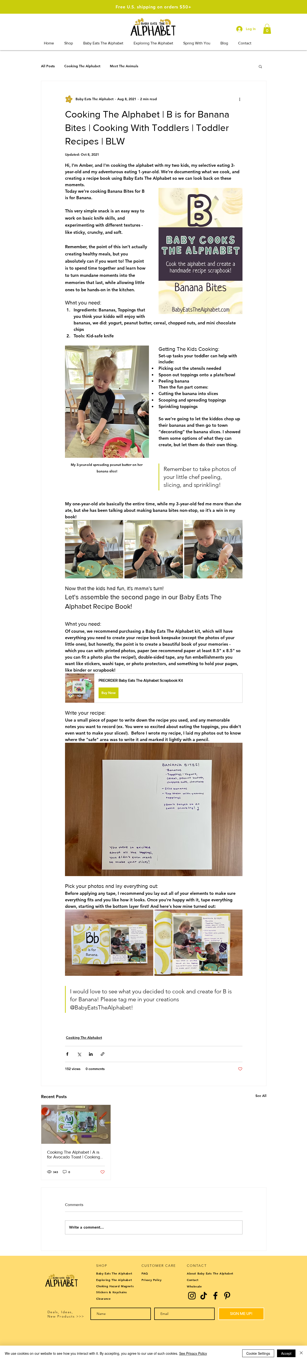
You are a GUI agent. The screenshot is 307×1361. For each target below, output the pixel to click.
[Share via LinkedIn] (91, 1054)
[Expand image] (94, 549)
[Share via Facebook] (67, 1054)
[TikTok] (204, 1296)
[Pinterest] (227, 1296)
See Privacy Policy (193, 1353)
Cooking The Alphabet (82, 66)
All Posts (48, 66)
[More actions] (239, 99)
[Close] (301, 1353)
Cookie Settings (258, 1353)
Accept (286, 1353)
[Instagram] (192, 1296)
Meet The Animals (124, 66)
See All (260, 1096)
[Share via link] (102, 1054)
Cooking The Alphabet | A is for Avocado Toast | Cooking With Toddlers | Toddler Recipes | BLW (73, 1154)
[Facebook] (215, 1296)
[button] (267, 29)
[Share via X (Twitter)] (79, 1054)
